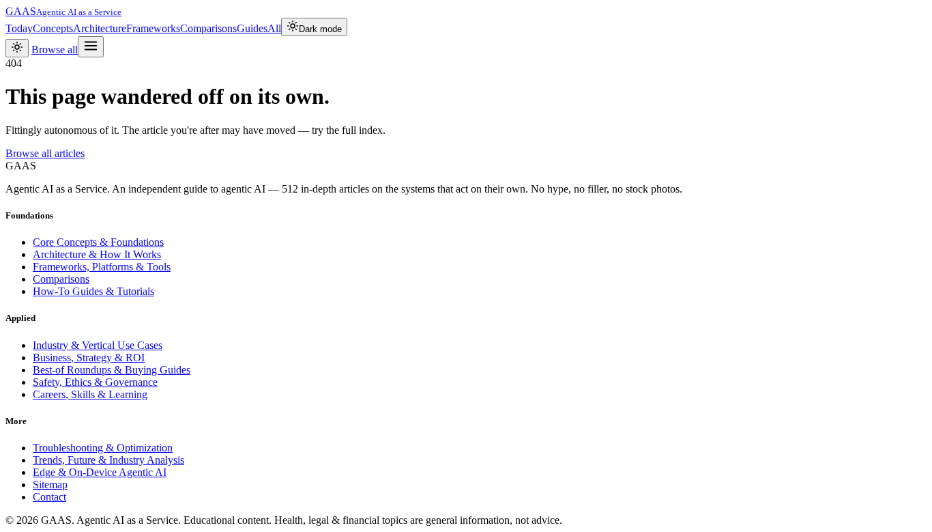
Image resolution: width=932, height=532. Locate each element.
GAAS (63, 11)
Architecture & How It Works (97, 254)
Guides (252, 28)
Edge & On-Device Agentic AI (99, 472)
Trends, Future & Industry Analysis (108, 460)
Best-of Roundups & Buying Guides (111, 370)
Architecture (99, 28)
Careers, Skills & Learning (90, 394)
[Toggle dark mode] (17, 48)
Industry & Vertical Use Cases (97, 345)
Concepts (53, 28)
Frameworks (153, 28)
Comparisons (208, 28)
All (274, 28)
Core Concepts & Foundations (98, 242)
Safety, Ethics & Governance (95, 382)
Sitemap (50, 484)
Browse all (54, 49)
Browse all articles (45, 153)
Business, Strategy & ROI (89, 357)
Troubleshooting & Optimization (103, 447)
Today (19, 28)
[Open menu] (91, 46)
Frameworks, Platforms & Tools (102, 266)
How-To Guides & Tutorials (93, 291)
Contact (49, 497)
